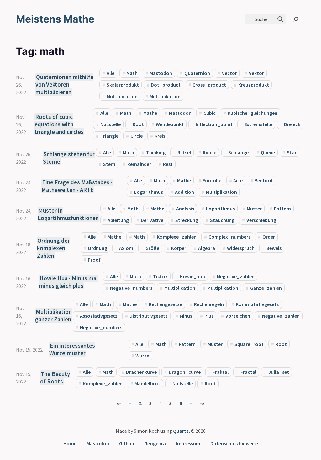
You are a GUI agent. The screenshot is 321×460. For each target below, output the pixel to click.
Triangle (109, 136)
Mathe (150, 113)
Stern (109, 164)
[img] (280, 19)
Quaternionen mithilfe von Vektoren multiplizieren (64, 84)
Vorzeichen (237, 316)
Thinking (156, 152)
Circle (136, 136)
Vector (229, 73)
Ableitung (118, 220)
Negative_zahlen (236, 276)
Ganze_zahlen (266, 288)
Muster (254, 208)
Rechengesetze (165, 304)
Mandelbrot (147, 383)
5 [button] (170, 403)
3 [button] (150, 403)
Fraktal (221, 372)
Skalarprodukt (123, 85)
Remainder (139, 164)
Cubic (209, 113)
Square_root (249, 344)
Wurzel (142, 355)
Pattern (282, 208)
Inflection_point (214, 124)
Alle (110, 73)
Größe (152, 248)
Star (292, 152)
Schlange (238, 152)
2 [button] (140, 403)
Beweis (274, 248)
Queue (268, 152)
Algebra (206, 248)
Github (126, 443)
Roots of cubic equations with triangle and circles (59, 124)
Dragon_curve (185, 372)
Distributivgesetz (148, 316)
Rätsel (184, 152)
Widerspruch (241, 248)
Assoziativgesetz (99, 316)
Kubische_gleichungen (252, 113)
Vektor (256, 73)
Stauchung (222, 220)
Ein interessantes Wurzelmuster (72, 349)
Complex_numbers (229, 237)
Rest (168, 164)
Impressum (188, 443)
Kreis (160, 136)
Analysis (185, 208)
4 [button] (160, 403)
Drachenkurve (141, 372)
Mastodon (161, 73)
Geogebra (155, 443)
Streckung (186, 220)
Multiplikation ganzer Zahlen (53, 315)
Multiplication (122, 96)
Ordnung (97, 248)
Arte (238, 180)
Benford (263, 180)
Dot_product (166, 85)
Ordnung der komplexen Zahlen (53, 248)
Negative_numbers (131, 288)
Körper (178, 248)
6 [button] (180, 403)
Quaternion (197, 73)
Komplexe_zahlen (177, 237)
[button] (119, 403)
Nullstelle (110, 124)
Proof (94, 259)
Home (69, 443)
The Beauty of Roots (55, 377)
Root (138, 124)
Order (268, 237)
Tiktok (160, 276)
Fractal (248, 372)
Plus (208, 316)
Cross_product (209, 85)
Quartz (181, 431)
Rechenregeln (209, 304)
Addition (184, 192)
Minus (186, 316)
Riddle (209, 152)
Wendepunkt (170, 124)
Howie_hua (192, 276)
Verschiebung (261, 220)
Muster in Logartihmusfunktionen (68, 214)
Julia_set (278, 372)
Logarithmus (148, 192)
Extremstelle (258, 124)
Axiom (126, 248)
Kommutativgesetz (257, 304)
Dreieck (292, 124)
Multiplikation (165, 96)
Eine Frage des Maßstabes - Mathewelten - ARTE (77, 186)
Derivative (152, 220)
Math (132, 73)
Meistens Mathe (55, 19)
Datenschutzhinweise (234, 443)
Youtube (212, 180)
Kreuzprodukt (253, 85)
